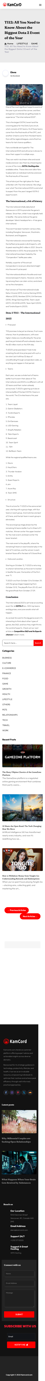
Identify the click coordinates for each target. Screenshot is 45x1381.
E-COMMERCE (9, 668)
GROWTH (6, 689)
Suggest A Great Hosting (19, 1247)
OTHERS (6, 704)
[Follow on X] (24, 1092)
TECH (5, 720)
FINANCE (6, 673)
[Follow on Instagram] (12, 1092)
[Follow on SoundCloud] (30, 1092)
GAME (5, 683)
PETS (4, 709)
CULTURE (6, 663)
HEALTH (6, 694)
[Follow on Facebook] (6, 1092)
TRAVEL (6, 725)
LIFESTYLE (7, 699)
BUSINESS (7, 657)
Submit (19, 1314)
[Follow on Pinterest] (18, 1092)
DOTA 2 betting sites (30, 166)
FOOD (5, 678)
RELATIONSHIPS (10, 715)
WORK (5, 730)
